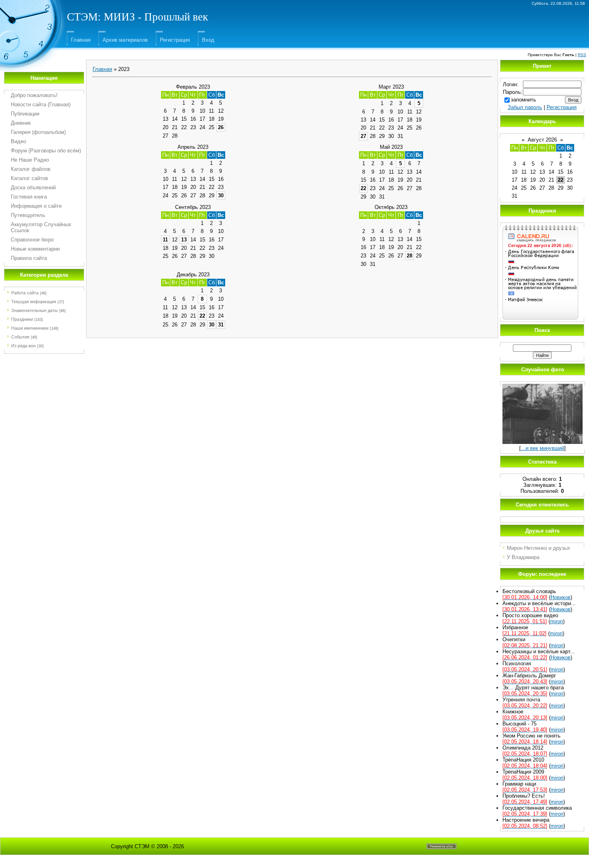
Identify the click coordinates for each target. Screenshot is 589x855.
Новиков (561, 597)
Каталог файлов (30, 169)
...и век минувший (542, 448)
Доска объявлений (33, 187)
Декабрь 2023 (193, 274)
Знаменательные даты (34, 310)
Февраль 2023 (193, 87)
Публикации (25, 114)
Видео (18, 141)
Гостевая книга (29, 197)
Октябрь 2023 (391, 207)
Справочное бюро (32, 240)
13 (184, 240)
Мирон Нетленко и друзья (538, 548)
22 (363, 188)
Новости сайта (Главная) (41, 104)
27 (363, 136)
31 (221, 325)
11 (165, 240)
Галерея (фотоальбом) (38, 132)
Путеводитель (28, 215)
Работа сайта (24, 292)
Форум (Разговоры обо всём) (46, 151)
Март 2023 (391, 87)
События (20, 336)
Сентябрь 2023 (193, 207)
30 (221, 195)
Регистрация (175, 40)
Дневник (21, 123)
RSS (582, 55)
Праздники (22, 319)
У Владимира (523, 557)
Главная (81, 40)
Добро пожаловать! (34, 95)
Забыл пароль (525, 107)
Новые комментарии (35, 249)
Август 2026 (542, 140)
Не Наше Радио (30, 160)
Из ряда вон (23, 345)
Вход (208, 40)
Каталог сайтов (29, 178)
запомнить (523, 100)
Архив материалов (125, 40)
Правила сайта (29, 258)
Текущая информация (33, 301)
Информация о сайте (36, 206)
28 (409, 256)
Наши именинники (29, 328)
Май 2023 (391, 147)
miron (556, 621)
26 (221, 127)
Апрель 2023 (193, 147)
